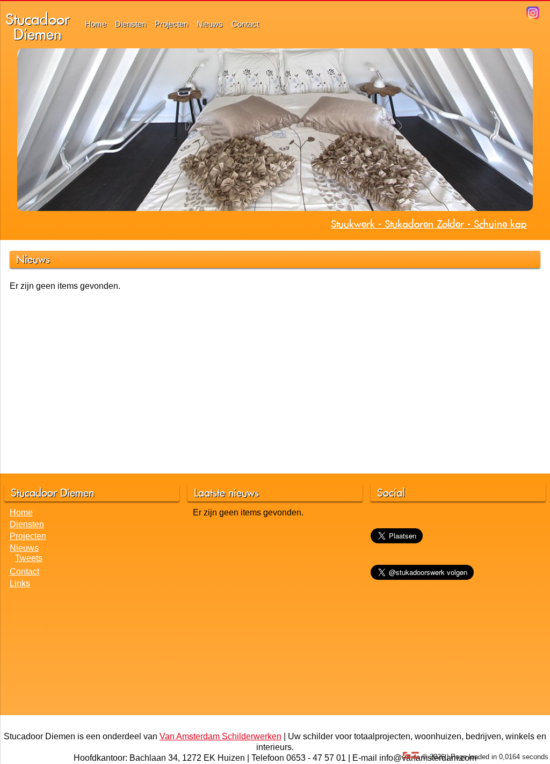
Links (20, 583)
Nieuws (210, 23)
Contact (245, 23)
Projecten (171, 23)
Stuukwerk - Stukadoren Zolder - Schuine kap (429, 224)
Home (95, 23)
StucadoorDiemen (37, 26)
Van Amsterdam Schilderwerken (220, 736)
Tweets (28, 558)
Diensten (130, 23)
